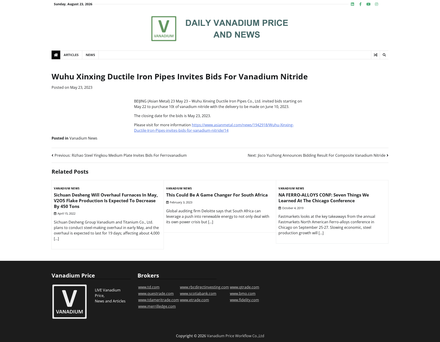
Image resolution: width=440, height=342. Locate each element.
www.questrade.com (156, 293)
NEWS (90, 55)
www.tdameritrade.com (158, 299)
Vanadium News (83, 138)
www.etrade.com (194, 299)
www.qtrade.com (244, 287)
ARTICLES (71, 55)
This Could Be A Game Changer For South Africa (217, 195)
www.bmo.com (243, 293)
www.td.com (149, 287)
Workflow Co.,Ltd (249, 335)
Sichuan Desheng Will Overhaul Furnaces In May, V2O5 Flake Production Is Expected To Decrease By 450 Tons (106, 200)
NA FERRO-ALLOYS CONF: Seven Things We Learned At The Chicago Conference (323, 198)
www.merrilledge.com (157, 306)
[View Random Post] (375, 55)
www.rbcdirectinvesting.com (204, 287)
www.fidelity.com (244, 299)
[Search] (384, 55)
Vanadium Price (220, 335)
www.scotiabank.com (198, 293)
